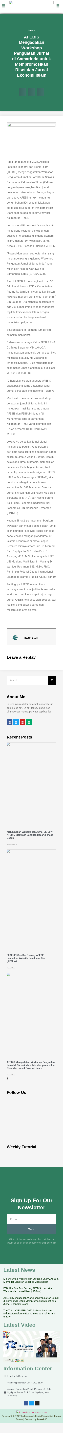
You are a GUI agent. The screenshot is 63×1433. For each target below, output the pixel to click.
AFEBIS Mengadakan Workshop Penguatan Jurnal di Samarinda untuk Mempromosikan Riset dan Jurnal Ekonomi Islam (31, 1065)
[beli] (58, 6)
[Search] (52, 680)
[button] (22, 92)
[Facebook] (26, 1403)
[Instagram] (37, 1403)
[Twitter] (31, 1403)
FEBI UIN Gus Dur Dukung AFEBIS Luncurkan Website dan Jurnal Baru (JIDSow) (26, 958)
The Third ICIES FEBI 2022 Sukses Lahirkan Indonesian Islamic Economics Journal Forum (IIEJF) (29, 1313)
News (31, 30)
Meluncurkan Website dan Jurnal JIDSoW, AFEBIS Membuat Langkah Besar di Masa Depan (30, 834)
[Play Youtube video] (31, 1346)
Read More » (12, 844)
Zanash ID (42, 1419)
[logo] (31, 3)
